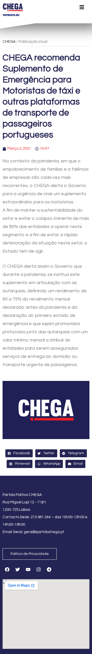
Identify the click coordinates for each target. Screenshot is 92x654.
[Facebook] (7, 569)
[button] (19, 453)
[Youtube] (28, 569)
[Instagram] (38, 569)
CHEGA (9, 42)
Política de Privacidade (29, 554)
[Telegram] (49, 569)
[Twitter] (17, 569)
